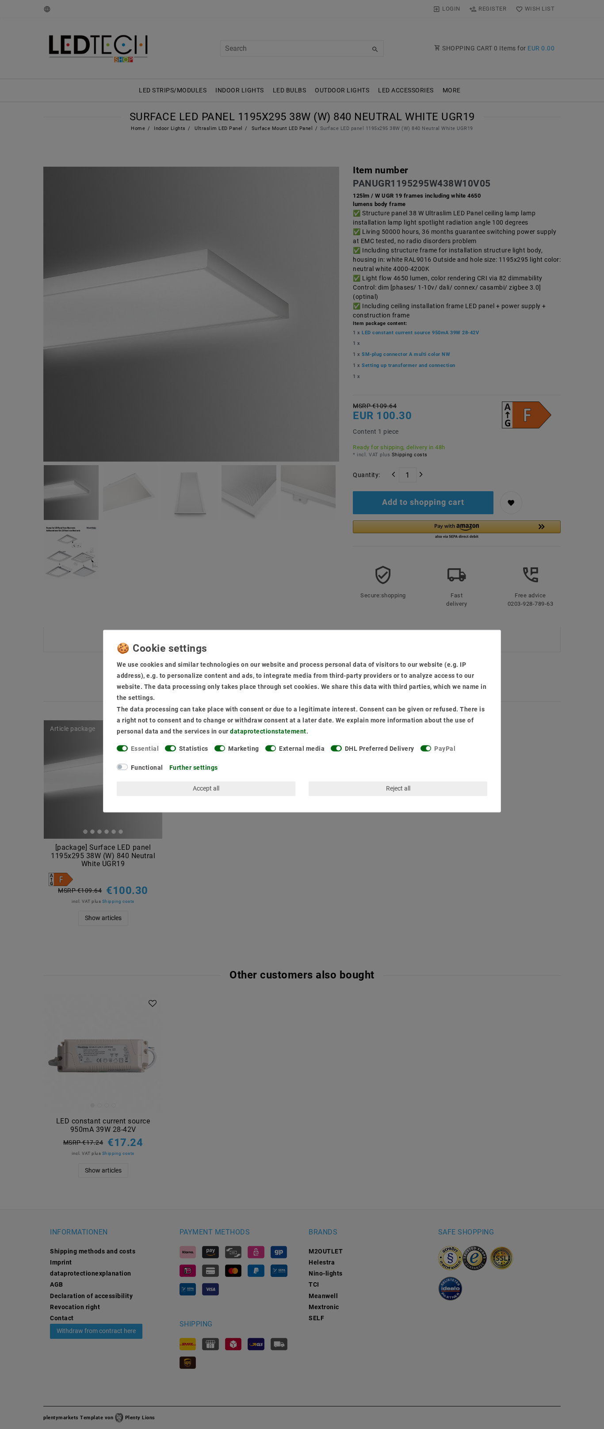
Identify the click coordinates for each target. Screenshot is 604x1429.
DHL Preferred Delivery (379, 749)
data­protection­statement (268, 731)
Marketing (243, 749)
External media (302, 749)
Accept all (206, 788)
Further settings (193, 767)
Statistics (193, 749)
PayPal (444, 749)
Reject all (398, 788)
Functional (147, 767)
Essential (145, 749)
